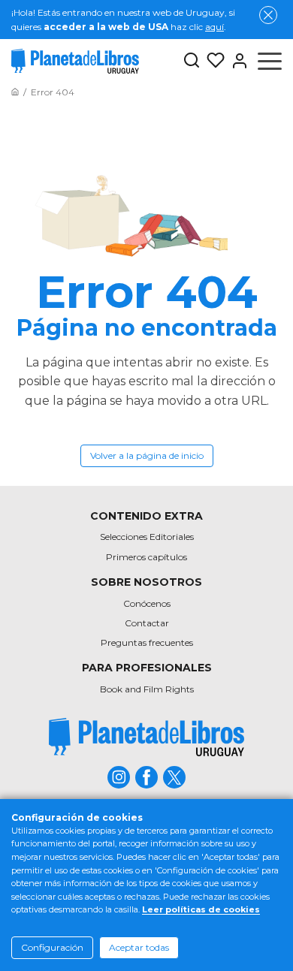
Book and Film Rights (147, 689)
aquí (214, 26)
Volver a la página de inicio (147, 455)
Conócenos (147, 603)
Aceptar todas (139, 947)
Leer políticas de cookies (201, 909)
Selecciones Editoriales (147, 536)
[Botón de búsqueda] (192, 61)
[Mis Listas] (213, 61)
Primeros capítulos (146, 556)
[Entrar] (237, 61)
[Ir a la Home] (15, 92)
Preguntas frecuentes (147, 642)
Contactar (147, 623)
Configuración (52, 947)
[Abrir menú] (270, 61)
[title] (146, 737)
